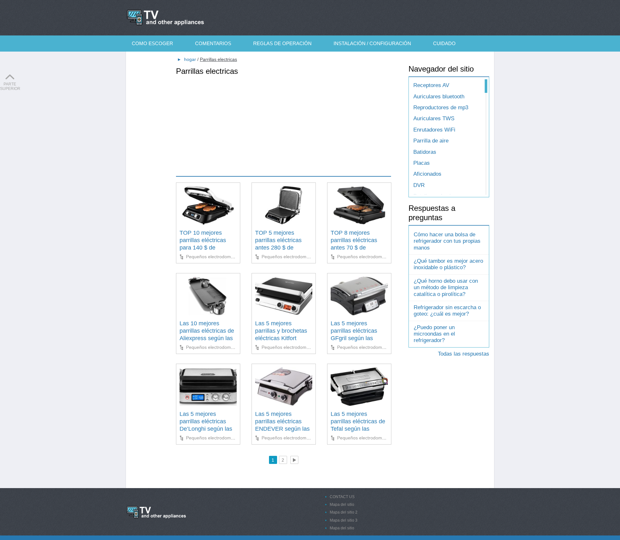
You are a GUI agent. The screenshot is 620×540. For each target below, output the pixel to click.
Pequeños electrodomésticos (215, 256)
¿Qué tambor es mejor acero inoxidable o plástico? (448, 264)
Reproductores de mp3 (440, 107)
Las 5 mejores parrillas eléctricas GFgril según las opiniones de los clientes (354, 338)
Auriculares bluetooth (438, 96)
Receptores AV (431, 85)
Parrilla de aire (431, 141)
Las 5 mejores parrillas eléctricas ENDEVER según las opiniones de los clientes (282, 429)
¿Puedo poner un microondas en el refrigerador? (434, 334)
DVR (419, 185)
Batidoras (424, 152)
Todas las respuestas (463, 354)
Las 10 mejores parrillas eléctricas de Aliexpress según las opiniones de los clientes (207, 338)
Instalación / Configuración (372, 43)
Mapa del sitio (342, 504)
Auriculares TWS (433, 118)
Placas (421, 163)
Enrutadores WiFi (434, 130)
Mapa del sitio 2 (343, 512)
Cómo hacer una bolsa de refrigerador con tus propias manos (447, 241)
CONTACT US (342, 497)
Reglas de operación (282, 43)
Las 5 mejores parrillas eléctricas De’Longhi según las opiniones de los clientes (206, 429)
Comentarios (213, 43)
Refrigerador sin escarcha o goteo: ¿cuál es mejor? (447, 310)
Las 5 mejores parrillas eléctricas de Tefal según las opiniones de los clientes (358, 429)
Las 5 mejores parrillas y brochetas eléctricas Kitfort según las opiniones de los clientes (281, 338)
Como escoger (152, 43)
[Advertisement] (283, 121)
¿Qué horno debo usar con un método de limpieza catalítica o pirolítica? (446, 287)
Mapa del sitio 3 (343, 520)
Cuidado (444, 43)
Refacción (156, 59)
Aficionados (427, 174)
